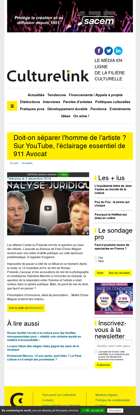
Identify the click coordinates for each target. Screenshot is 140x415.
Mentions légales (107, 395)
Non (101, 261)
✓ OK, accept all (92, 410)
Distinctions (30, 102)
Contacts (48, 400)
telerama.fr (36, 308)
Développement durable (67, 109)
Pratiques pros (32, 109)
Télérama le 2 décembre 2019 (29, 179)
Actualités (36, 95)
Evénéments (120, 109)
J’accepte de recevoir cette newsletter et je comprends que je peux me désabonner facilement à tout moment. (113, 356)
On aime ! (81, 116)
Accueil (14, 163)
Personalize (115, 410)
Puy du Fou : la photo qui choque (112, 204)
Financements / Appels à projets (96, 95)
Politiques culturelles (112, 102)
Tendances (56, 95)
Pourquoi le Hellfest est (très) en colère (111, 216)
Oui (100, 257)
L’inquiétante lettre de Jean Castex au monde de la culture (113, 190)
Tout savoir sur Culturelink (59, 395)
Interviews (51, 102)
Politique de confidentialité (113, 400)
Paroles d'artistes (77, 102)
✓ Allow (63, 175)
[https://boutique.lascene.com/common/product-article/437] (114, 299)
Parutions (98, 109)
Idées (65, 116)
